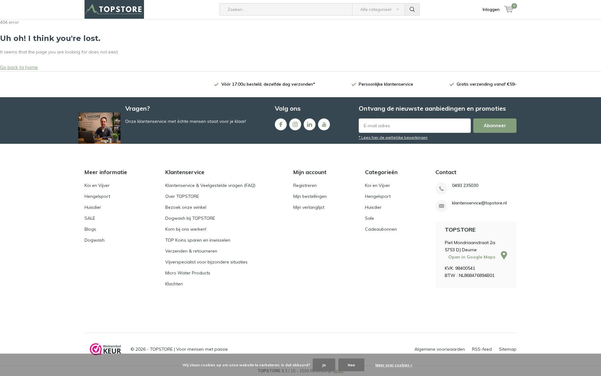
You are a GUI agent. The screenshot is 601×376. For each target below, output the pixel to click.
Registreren (305, 185)
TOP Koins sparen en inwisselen (197, 240)
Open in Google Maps (472, 257)
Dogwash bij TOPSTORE (190, 218)
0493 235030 (465, 185)
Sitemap (507, 349)
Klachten (174, 284)
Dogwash (95, 240)
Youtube (324, 124)
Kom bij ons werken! (185, 229)
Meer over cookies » (393, 365)
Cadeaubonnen (381, 229)
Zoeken (412, 9)
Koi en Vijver (97, 185)
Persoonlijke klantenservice (386, 84)
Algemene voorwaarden (439, 349)
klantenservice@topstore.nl (479, 203)
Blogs (90, 229)
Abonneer (495, 125)
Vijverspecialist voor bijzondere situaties (206, 262)
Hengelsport (97, 196)
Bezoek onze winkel (185, 207)
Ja (324, 365)
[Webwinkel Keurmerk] (105, 349)
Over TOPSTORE (182, 196)
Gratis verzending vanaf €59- (486, 84)
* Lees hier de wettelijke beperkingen (393, 137)
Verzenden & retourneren (191, 251)
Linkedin (310, 124)
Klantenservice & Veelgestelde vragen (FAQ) (210, 185)
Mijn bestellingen (310, 196)
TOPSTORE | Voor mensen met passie (189, 349)
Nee (351, 365)
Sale (369, 218)
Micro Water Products (187, 273)
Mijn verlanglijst (308, 207)
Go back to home (19, 67)
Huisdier (93, 207)
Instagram (295, 124)
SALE (90, 218)
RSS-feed (482, 349)
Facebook (281, 124)
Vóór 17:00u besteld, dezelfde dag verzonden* (268, 84)
